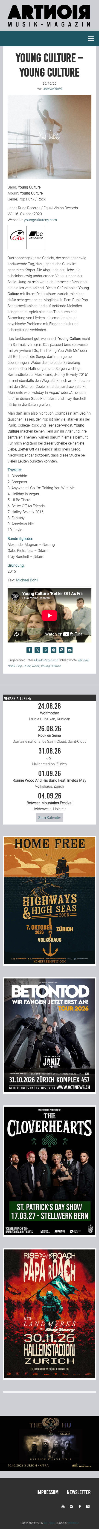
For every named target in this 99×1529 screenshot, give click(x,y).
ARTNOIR (49, 1523)
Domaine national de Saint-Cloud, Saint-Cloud (50, 734)
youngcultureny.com (40, 220)
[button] (29, 650)
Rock (35, 666)
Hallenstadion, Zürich (49, 756)
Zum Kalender (49, 818)
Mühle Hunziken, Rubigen (49, 711)
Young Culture (51, 666)
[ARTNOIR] (49, 28)
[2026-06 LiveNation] (49, 962)
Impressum (47, 1492)
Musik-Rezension (46, 660)
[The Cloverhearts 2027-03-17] (49, 1233)
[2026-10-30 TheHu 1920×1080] (49, 1470)
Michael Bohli (27, 580)
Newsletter (79, 1492)
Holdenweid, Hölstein (50, 801)
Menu (91, 38)
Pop (19, 666)
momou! (73, 1523)
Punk (27, 666)
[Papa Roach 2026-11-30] (49, 1377)
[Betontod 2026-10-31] (49, 1091)
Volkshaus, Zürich (49, 779)
